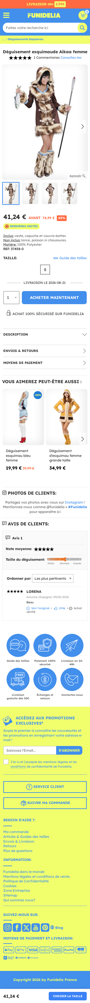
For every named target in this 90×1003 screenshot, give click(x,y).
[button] (83, 127)
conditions (18, 766)
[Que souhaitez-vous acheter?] (6, 15)
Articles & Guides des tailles (26, 836)
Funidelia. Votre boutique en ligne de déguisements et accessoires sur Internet (44, 15)
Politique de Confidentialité (26, 881)
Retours (9, 846)
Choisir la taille (67, 996)
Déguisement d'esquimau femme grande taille (65, 455)
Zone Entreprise (16, 890)
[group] (10, 193)
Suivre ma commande (48, 803)
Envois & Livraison (18, 841)
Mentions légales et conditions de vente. (36, 876)
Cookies (10, 886)
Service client (48, 786)
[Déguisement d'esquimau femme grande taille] (67, 417)
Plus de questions (18, 851)
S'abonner (69, 750)
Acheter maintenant (54, 297)
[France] (7, 928)
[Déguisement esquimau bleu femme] (23, 417)
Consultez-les (71, 57)
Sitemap (10, 895)
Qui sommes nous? (19, 900)
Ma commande (16, 832)
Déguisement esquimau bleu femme (18, 455)
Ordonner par (19, 578)
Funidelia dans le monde (23, 871)
